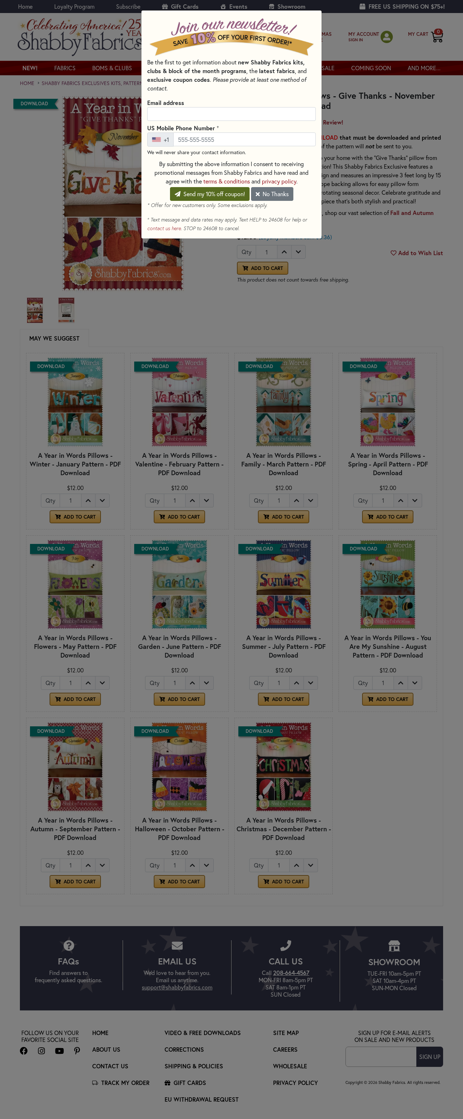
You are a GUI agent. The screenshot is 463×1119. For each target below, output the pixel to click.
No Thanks (275, 194)
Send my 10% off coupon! (213, 194)
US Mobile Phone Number (183, 128)
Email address (165, 102)
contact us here (164, 228)
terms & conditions (226, 181)
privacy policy (279, 181)
